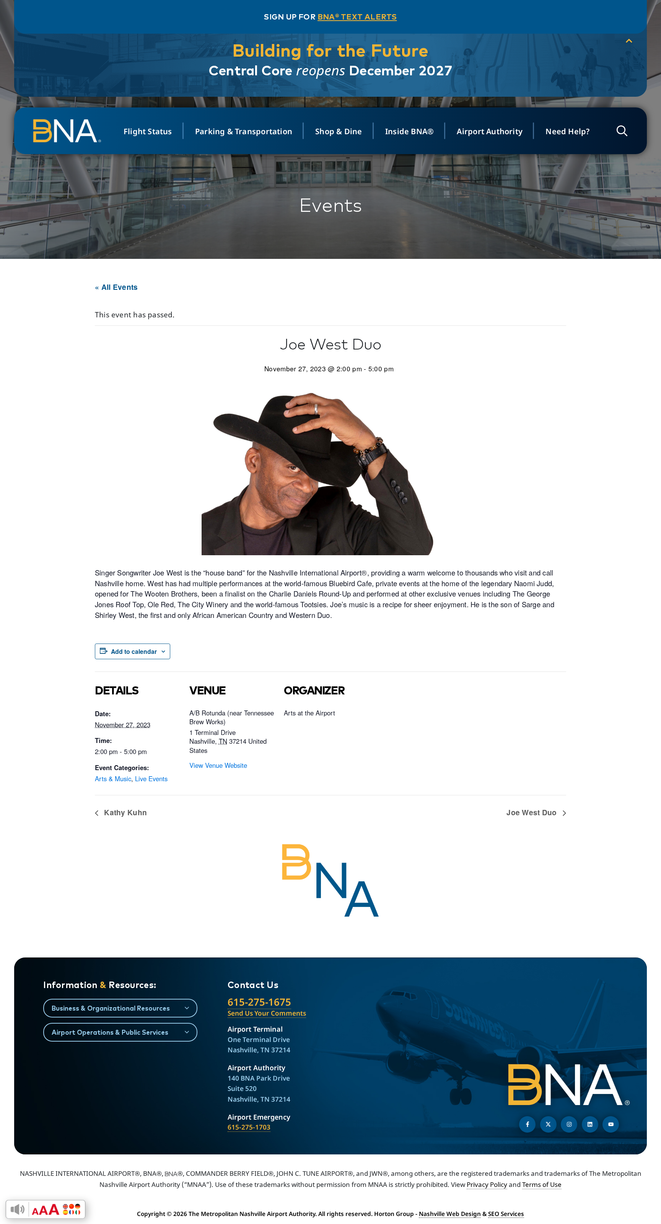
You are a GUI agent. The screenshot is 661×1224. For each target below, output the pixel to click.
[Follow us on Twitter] (548, 1124)
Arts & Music (113, 778)
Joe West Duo (532, 812)
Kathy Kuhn (124, 812)
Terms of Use (542, 1184)
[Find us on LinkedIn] (590, 1124)
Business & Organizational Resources (111, 1008)
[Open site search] (622, 131)
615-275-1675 (259, 1002)
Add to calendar (134, 651)
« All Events (116, 287)
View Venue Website (218, 765)
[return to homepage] (68, 130)
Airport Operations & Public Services (110, 1032)
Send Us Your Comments (267, 1013)
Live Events (151, 778)
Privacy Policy (487, 1184)
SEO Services (506, 1213)
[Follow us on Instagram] (569, 1124)
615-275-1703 (249, 1127)
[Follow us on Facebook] (527, 1124)
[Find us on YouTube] (610, 1124)
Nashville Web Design (450, 1213)
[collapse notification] (629, 41)
